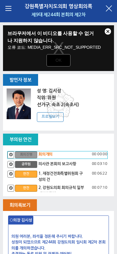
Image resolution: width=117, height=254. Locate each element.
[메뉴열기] (8, 8)
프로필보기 (50, 117)
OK (59, 60)
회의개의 (45, 154)
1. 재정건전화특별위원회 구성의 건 (60, 176)
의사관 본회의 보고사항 (57, 164)
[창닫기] (108, 8)
